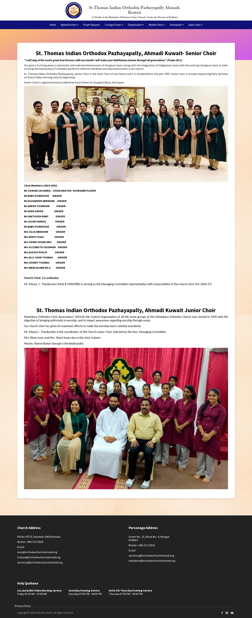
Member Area (156, 24)
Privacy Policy (23, 606)
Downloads (176, 24)
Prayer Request (91, 24)
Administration (68, 24)
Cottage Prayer (113, 24)
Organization (135, 24)
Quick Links (194, 24)
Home (53, 24)
